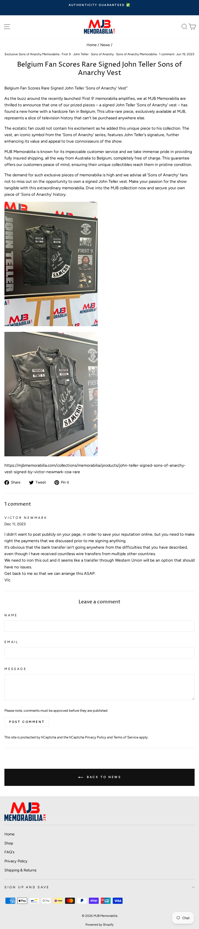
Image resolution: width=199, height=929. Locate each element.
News (105, 45)
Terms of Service (125, 737)
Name (11, 615)
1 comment (166, 54)
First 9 (66, 54)
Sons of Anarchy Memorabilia (136, 54)
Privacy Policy (95, 737)
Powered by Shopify (99, 924)
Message (15, 669)
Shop (8, 843)
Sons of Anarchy (102, 54)
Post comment (27, 722)
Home (92, 45)
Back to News (103, 777)
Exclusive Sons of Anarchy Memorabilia (32, 54)
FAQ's (9, 852)
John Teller (81, 54)
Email (11, 642)
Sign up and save (26, 887)
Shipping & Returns (20, 870)
